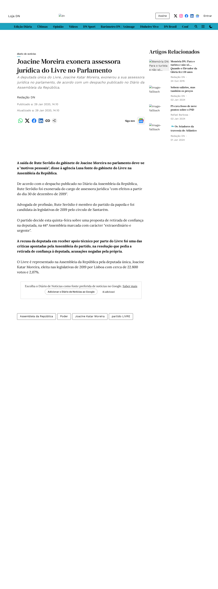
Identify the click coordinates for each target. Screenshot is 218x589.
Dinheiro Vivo (149, 26)
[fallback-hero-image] (159, 65)
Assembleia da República (36, 316)
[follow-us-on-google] (141, 121)
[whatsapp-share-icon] (20, 122)
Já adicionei (108, 291)
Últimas (42, 26)
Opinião (58, 26)
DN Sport (89, 26)
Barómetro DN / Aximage (118, 26)
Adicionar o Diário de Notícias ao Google (71, 291)
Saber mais (130, 286)
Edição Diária (23, 26)
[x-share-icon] (27, 122)
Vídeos (73, 26)
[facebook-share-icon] (34, 122)
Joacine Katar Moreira (90, 316)
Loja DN (14, 16)
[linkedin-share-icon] (41, 122)
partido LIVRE (121, 316)
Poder (64, 316)
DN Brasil (170, 26)
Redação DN (26, 97)
